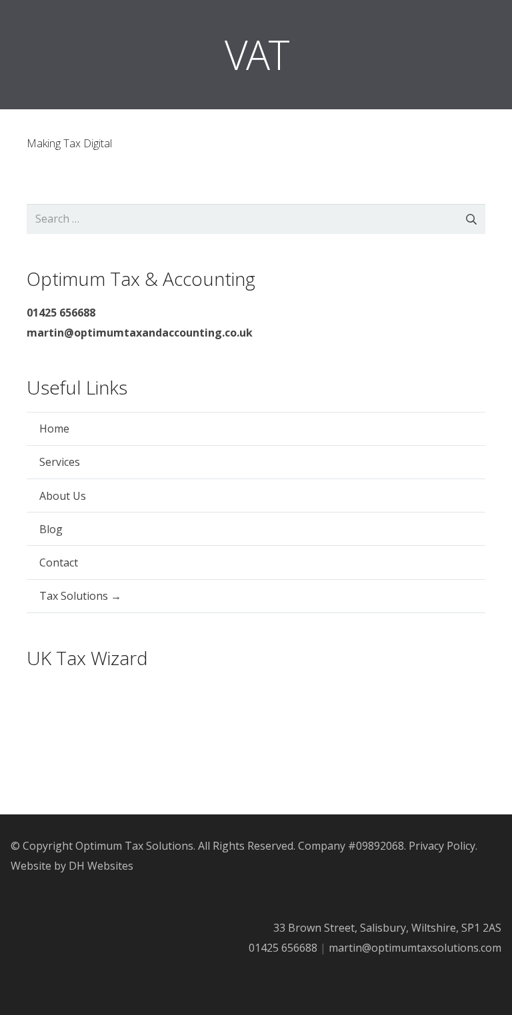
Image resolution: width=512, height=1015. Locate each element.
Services (59, 462)
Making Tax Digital (69, 143)
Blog (51, 529)
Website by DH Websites (72, 865)
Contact (58, 562)
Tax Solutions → (80, 595)
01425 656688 (283, 947)
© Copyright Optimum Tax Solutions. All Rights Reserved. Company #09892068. (208, 845)
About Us (62, 496)
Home (54, 428)
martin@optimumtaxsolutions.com (415, 947)
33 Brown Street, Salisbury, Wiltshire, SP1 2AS (387, 927)
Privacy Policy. (443, 845)
